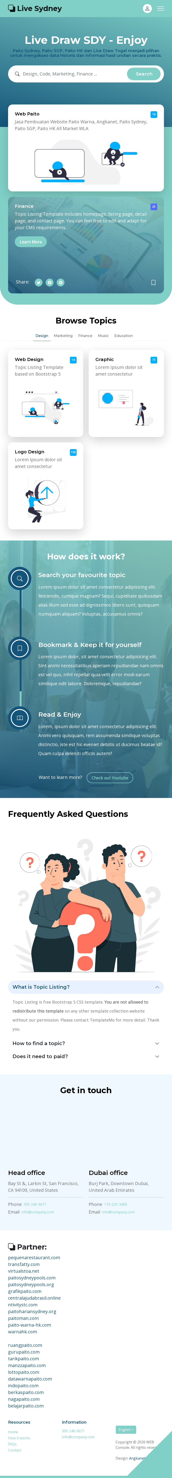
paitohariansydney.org (32, 1311)
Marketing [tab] (63, 336)
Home (13, 1431)
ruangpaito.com (25, 1345)
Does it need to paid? (40, 1056)
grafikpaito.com (24, 1291)
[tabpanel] (86, 439)
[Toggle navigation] (160, 8)
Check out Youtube (110, 777)
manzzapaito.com (27, 1365)
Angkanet (137, 1458)
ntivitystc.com (22, 1305)
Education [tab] (123, 336)
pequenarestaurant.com (34, 1257)
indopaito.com (23, 1386)
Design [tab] (41, 336)
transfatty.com (24, 1264)
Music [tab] (103, 336)
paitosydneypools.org (31, 1284)
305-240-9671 (35, 1204)
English (124, 1429)
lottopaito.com (23, 1372)
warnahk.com (22, 1332)
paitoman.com (23, 1318)
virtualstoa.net (23, 1271)
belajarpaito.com (26, 1406)
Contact (14, 1450)
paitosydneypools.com (32, 1278)
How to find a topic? (39, 1043)
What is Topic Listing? (41, 987)
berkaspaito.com (26, 1392)
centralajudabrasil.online (34, 1298)
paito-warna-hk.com (29, 1325)
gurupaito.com (24, 1352)
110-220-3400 (115, 1204)
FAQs (12, 1444)
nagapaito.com (24, 1399)
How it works (19, 1438)
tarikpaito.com (23, 1359)
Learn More (31, 241)
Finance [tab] (85, 336)
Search (144, 74)
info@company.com (37, 1212)
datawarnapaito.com (30, 1379)
